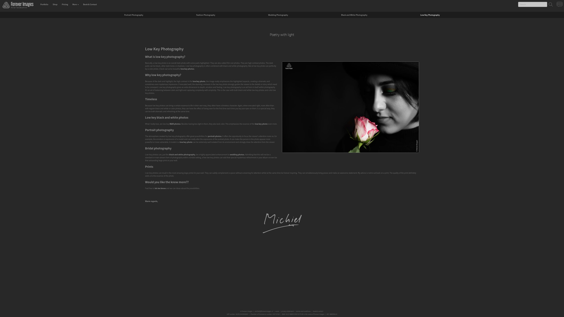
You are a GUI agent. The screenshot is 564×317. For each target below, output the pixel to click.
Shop (55, 4)
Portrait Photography (133, 15)
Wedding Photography (278, 15)
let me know (160, 188)
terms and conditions (303, 311)
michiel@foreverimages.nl (264, 311)
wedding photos (237, 154)
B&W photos (175, 124)
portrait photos (214, 136)
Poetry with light (282, 35)
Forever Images (247, 311)
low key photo (199, 81)
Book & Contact (90, 4)
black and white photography (182, 154)
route (277, 311)
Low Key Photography (430, 15)
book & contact (318, 311)
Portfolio (44, 4)
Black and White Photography (354, 15)
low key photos (187, 69)
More (74, 4)
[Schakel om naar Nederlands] (560, 5)
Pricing (65, 4)
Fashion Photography (205, 15)
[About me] (282, 233)
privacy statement (287, 311)
